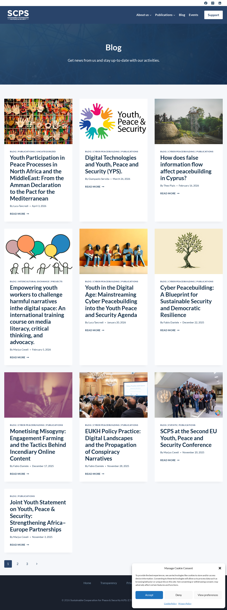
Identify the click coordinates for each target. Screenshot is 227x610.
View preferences (208, 595)
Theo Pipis (169, 185)
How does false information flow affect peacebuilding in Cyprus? (186, 167)
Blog (182, 15)
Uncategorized (46, 151)
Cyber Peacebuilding (106, 151)
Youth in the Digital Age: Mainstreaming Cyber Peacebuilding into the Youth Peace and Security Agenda (111, 301)
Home (87, 582)
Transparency (108, 582)
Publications (26, 151)
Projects (56, 281)
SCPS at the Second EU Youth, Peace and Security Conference (188, 438)
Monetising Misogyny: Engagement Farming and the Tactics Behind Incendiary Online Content (38, 445)
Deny (179, 595)
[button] (220, 568)
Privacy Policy (184, 603)
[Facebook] (206, 3)
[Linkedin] (220, 3)
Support (213, 15)
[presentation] (38, 121)
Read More (19, 213)
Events (193, 15)
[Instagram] (213, 3)
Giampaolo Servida (98, 178)
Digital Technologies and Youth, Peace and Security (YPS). (112, 164)
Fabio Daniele (171, 322)
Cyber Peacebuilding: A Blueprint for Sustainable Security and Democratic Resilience (187, 301)
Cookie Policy (170, 603)
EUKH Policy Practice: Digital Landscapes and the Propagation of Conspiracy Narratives (113, 445)
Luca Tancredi (20, 206)
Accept (149, 595)
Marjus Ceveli (21, 349)
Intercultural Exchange (33, 281)
